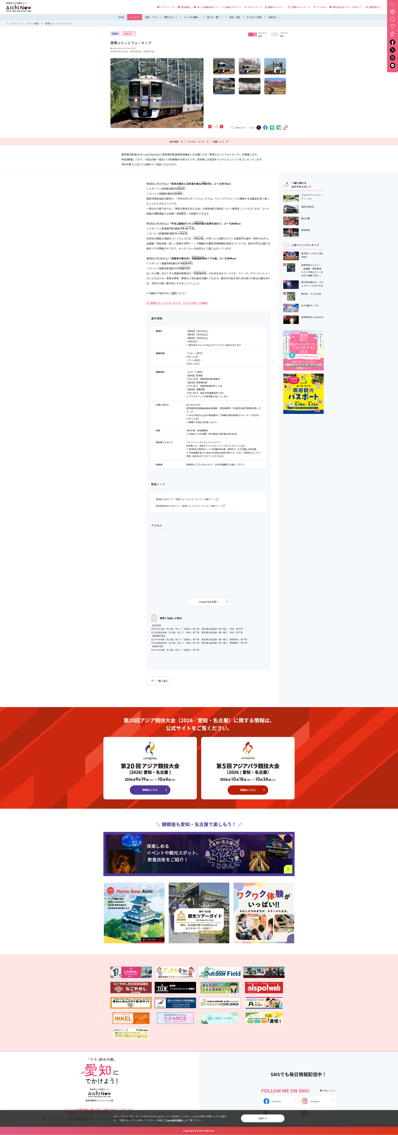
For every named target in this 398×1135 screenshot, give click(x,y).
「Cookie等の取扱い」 (175, 1120)
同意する (262, 1118)
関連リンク (220, 141)
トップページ (12, 23)
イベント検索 (32, 23)
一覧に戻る (162, 680)
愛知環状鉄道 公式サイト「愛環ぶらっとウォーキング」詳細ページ (189, 505)
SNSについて (329, 1090)
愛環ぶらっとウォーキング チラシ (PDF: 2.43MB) (179, 303)
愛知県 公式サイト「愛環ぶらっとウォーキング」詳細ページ (185, 499)
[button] (112, 93)
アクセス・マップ (198, 141)
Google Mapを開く (208, 601)
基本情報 (176, 141)
